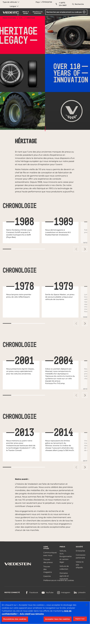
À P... (21, 18)
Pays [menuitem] (38, 2)
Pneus (18, 13)
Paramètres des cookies (14, 619)
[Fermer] (86, 604)
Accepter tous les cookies (57, 619)
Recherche (79, 4)
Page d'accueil (9, 18)
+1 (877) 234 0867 (63, 4)
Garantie (47, 576)
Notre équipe (26, 12)
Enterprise (47, 2)
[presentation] (76, 249)
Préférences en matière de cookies (58, 580)
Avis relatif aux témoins (32, 614)
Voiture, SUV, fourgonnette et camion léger (66, 556)
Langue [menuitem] (13, 6)
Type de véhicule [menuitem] (10, 2)
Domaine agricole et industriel (64, 576)
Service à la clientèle (38, 12)
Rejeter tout (80, 619)
